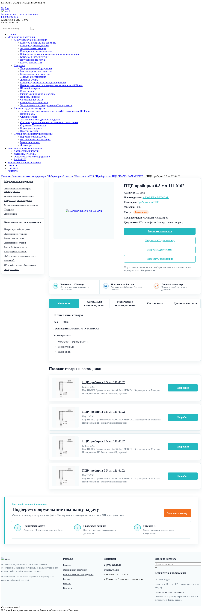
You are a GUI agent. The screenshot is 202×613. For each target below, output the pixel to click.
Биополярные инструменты (35, 74)
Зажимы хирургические (33, 76)
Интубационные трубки (33, 59)
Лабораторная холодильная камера (20, 256)
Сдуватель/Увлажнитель (33, 125)
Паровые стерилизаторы (33, 136)
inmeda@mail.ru (111, 570)
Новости (12, 165)
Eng (7, 8)
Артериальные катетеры (33, 48)
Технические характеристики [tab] (125, 303)
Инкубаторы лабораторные (17, 229)
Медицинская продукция (21, 37)
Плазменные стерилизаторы (35, 139)
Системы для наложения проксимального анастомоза (49, 122)
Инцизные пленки (30, 96)
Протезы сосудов (29, 131)
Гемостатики (27, 91)
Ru (2, 8)
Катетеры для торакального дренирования (43, 82)
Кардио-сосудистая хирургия (29, 108)
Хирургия (19, 65)
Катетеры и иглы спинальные (36, 51)
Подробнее (183, 387)
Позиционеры (27, 114)
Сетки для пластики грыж (34, 102)
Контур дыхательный (31, 62)
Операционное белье (31, 99)
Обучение (13, 168)
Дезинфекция (10, 214)
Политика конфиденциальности (170, 592)
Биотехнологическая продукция (25, 148)
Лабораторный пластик (26, 151)
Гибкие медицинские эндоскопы (37, 94)
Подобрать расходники (160, 258)
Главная (12, 34)
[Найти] (32, 29)
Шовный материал (30, 88)
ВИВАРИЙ (20, 159)
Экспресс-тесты (11, 269)
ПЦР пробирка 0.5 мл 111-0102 (103, 382)
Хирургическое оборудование (36, 68)
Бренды (66, 579)
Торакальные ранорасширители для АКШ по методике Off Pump (55, 111)
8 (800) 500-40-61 (10, 17)
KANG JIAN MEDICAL (132, 176)
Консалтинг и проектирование (24, 162)
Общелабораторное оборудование (32, 156)
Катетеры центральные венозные (38, 42)
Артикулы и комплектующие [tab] (94, 303)
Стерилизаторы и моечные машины (33, 133)
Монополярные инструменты (36, 71)
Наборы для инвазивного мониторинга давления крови (50, 54)
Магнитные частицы (25, 153)
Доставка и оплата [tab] (185, 303)
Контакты (13, 170)
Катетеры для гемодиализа (34, 45)
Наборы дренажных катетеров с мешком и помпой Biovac (51, 85)
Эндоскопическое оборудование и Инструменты (46, 105)
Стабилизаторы (28, 116)
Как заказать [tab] (155, 303)
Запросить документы (159, 249)
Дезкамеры (26, 145)
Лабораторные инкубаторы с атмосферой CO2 (17, 190)
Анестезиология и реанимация (30, 39)
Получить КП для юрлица (160, 240)
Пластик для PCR (84, 176)
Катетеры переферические (34, 57)
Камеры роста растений (15, 251)
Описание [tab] (64, 303)
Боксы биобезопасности (15, 247)
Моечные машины (30, 142)
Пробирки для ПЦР (106, 176)
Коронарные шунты (31, 128)
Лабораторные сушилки (15, 234)
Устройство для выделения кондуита (40, 119)
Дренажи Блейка (29, 79)
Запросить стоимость (160, 231)
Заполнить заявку (177, 513)
